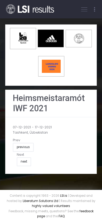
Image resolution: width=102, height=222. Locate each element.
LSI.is (63, 196)
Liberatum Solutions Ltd (40, 201)
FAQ (62, 216)
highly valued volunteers (51, 206)
